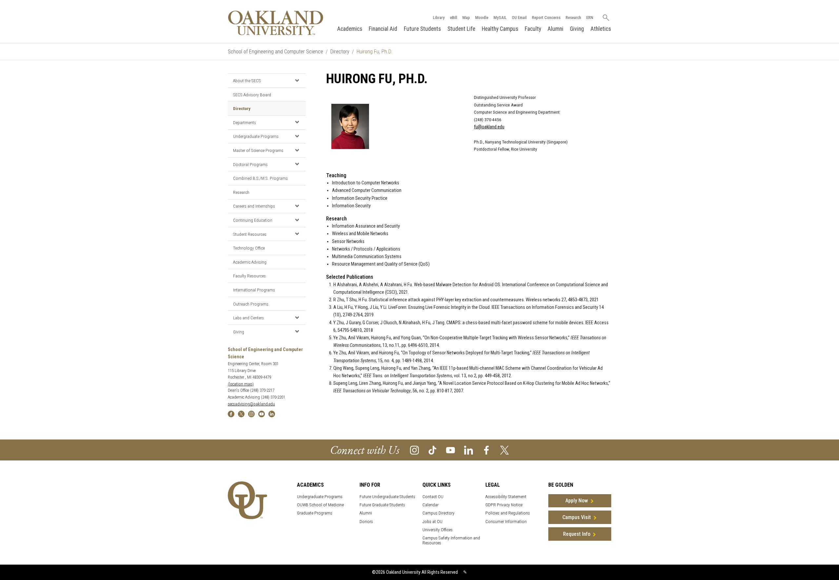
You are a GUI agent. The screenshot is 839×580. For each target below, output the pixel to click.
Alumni (555, 29)
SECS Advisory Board (252, 94)
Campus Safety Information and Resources (451, 540)
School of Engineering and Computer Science (275, 51)
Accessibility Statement (505, 496)
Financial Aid (383, 29)
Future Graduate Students (382, 504)
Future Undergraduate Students (387, 496)
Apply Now (576, 500)
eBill (453, 17)
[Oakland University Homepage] (275, 22)
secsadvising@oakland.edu (251, 404)
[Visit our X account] (504, 450)
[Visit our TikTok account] (432, 450)
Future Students (422, 29)
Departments (244, 122)
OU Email (519, 17)
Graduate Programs (314, 513)
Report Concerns (546, 17)
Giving (577, 29)
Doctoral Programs (250, 164)
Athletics (601, 29)
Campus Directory (438, 513)
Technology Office (249, 248)
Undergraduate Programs (256, 136)
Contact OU (432, 496)
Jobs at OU (432, 521)
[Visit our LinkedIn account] (468, 450)
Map (466, 17)
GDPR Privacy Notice (503, 504)
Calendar (430, 504)
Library (439, 17)
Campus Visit (576, 517)
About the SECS (247, 80)
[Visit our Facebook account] (486, 450)
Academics (349, 29)
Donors (366, 521)
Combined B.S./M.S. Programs (260, 178)
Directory (339, 51)
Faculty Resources (249, 275)
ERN (589, 17)
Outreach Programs (250, 304)
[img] (231, 413)
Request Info (576, 534)
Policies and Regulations (507, 513)
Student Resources (249, 234)
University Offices (437, 529)
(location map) (241, 384)
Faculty (533, 29)
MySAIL (500, 17)
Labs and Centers (248, 317)
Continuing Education (252, 220)
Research (573, 17)
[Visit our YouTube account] (450, 450)
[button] (297, 80)
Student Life (461, 29)
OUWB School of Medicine (320, 504)
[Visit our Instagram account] (414, 450)
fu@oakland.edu (489, 127)
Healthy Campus (500, 29)
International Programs (254, 289)
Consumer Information (506, 521)
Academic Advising (249, 262)
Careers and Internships (254, 206)
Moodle (481, 17)
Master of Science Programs (258, 150)
